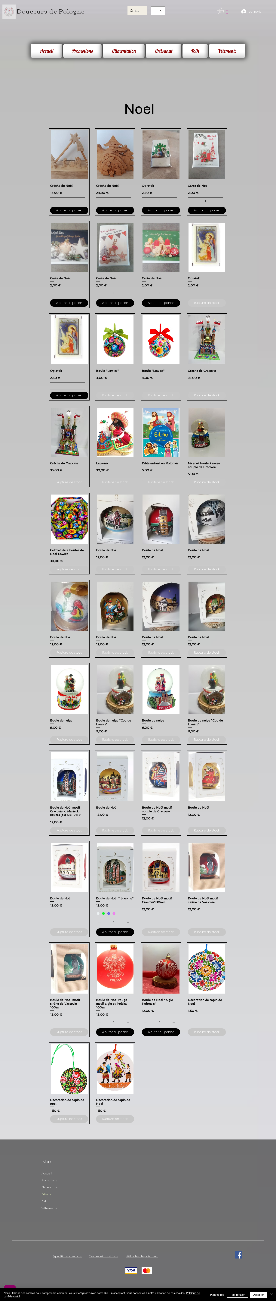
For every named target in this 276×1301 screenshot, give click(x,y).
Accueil (46, 1173)
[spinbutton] (67, 201)
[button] (224, 11)
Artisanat (47, 1194)
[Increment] (82, 201)
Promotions (49, 1180)
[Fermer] (271, 1294)
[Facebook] (238, 1255)
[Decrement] (53, 201)
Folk (43, 1201)
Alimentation (50, 1187)
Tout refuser (237, 1294)
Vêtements (49, 1208)
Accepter (258, 1294)
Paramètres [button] (217, 1294)
